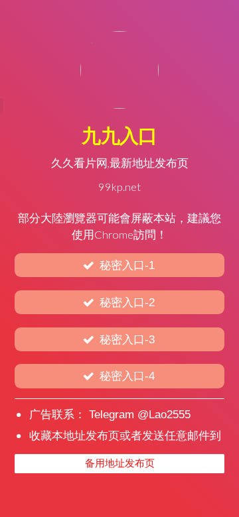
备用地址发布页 (120, 463)
